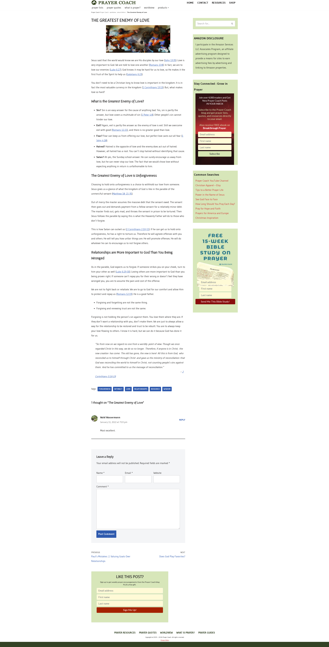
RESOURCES (219, 2)
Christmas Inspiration (206, 217)
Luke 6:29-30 (123, 271)
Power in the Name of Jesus (210, 194)
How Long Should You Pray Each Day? (215, 204)
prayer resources (124, 632)
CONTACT (202, 2)
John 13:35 (170, 60)
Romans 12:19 (124, 294)
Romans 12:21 (119, 130)
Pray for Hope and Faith (208, 208)
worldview (149, 7)
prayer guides (206, 632)
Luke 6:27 (115, 69)
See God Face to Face (206, 199)
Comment (102, 486)
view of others (121, 12)
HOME (190, 2)
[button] (168, 7)
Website (157, 472)
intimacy (118, 389)
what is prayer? (132, 7)
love (128, 389)
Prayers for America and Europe (212, 213)
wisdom (167, 389)
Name (100, 472)
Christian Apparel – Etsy (208, 185)
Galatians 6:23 (134, 74)
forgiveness (104, 389)
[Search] (232, 24)
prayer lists (97, 7)
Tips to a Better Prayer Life (209, 190)
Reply (182, 419)
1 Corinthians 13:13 (153, 87)
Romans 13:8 (156, 64)
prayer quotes (114, 7)
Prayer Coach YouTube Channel (211, 180)
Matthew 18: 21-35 (122, 193)
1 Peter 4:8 (147, 114)
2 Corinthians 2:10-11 (137, 229)
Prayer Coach (104, 12)
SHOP (232, 2)
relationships (140, 389)
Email (129, 472)
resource (155, 389)
